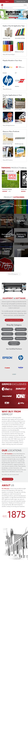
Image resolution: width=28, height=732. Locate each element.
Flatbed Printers (7, 334)
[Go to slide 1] (9, 18)
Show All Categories (13, 274)
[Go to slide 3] (13, 18)
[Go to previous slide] (2, 14)
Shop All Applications (9, 125)
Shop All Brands (7, 89)
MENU (25, 5)
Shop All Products (8, 160)
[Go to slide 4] (15, 18)
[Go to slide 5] (17, 18)
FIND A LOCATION (7, 479)
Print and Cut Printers (7, 338)
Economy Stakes (7, 189)
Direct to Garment (7, 329)
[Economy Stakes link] (10, 179)
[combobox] (14, 7)
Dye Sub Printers (20, 329)
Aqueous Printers (21, 334)
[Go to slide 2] (11, 18)
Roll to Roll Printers (21, 338)
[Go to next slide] (25, 14)
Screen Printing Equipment (14, 343)
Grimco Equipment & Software (13, 320)
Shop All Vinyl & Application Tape (9, 54)
